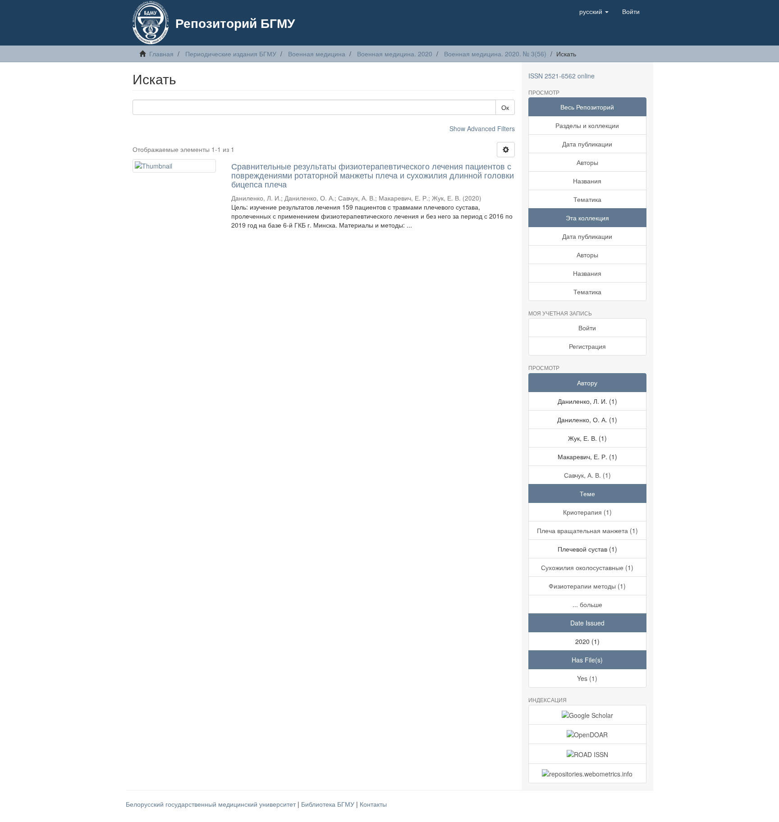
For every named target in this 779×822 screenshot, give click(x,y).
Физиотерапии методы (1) (587, 585)
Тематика (587, 199)
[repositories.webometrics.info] (587, 773)
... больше (587, 604)
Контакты (373, 803)
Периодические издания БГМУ (230, 53)
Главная (161, 53)
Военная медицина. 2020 (394, 53)
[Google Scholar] (587, 715)
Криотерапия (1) (587, 511)
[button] (594, 11)
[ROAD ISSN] (587, 753)
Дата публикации (587, 143)
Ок (505, 107)
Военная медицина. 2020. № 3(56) (495, 53)
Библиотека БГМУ (328, 803)
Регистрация (587, 346)
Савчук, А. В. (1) (587, 475)
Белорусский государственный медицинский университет (212, 803)
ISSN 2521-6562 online (561, 75)
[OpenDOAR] (587, 734)
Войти (587, 327)
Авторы (587, 162)
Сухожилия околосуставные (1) (587, 567)
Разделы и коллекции (587, 125)
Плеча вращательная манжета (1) (587, 530)
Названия (587, 180)
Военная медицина (316, 53)
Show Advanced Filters (482, 128)
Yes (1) (587, 678)
